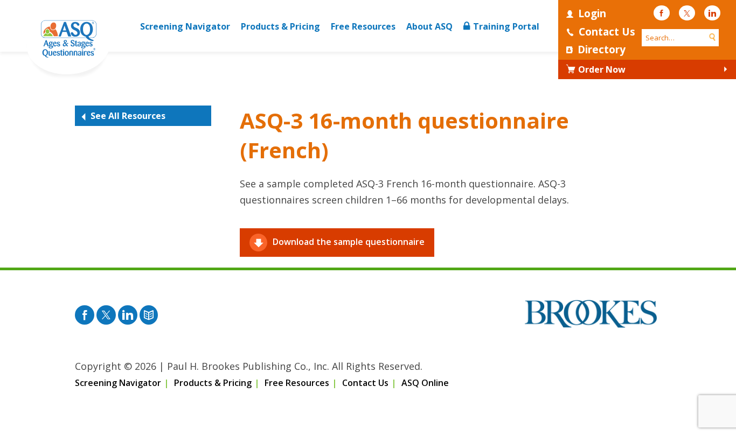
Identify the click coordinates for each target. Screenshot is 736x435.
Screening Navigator (185, 26)
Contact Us (607, 32)
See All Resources (128, 116)
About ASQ (429, 26)
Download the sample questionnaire (349, 242)
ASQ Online (425, 383)
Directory (602, 50)
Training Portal (506, 26)
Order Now (602, 69)
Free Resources (363, 26)
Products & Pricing (280, 26)
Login (592, 13)
